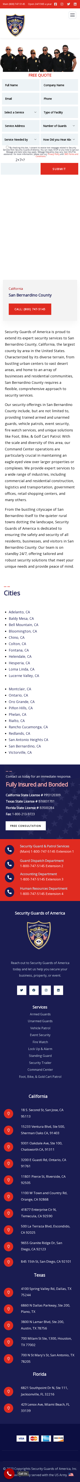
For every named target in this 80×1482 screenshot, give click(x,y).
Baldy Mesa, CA (21, 618)
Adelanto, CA (19, 612)
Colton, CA (17, 643)
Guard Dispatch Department (42, 860)
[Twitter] (21, 990)
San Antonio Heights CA (28, 739)
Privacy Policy (54, 154)
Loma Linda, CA (21, 669)
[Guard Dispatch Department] (9, 864)
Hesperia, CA (19, 663)
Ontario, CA (18, 695)
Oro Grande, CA (22, 701)
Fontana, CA (19, 650)
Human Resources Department (43, 888)
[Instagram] (46, 990)
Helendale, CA (20, 656)
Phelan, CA (17, 714)
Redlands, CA (19, 733)
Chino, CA (16, 637)
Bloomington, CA (23, 631)
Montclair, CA (20, 689)
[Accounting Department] (9, 878)
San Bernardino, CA (25, 746)
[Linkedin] (58, 990)
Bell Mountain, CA (23, 624)
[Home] (39, 935)
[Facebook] (34, 990)
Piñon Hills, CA (21, 708)
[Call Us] (9, 1473)
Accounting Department (38, 874)
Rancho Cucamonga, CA (28, 727)
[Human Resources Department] (9, 892)
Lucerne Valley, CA (24, 675)
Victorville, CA (20, 752)
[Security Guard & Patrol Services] (9, 850)
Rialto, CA (17, 720)
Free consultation (25, 826)
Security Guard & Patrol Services (44, 846)
